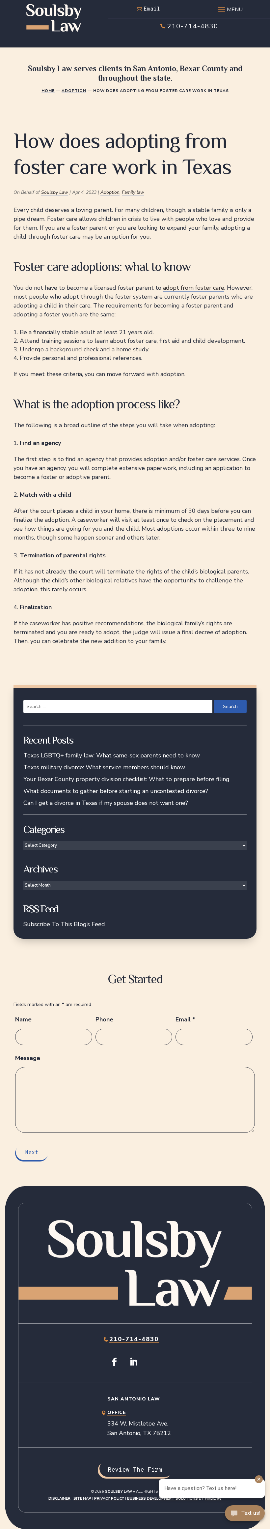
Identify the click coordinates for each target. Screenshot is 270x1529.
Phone (104, 1019)
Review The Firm (135, 1470)
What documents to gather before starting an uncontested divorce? (115, 791)
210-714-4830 (192, 26)
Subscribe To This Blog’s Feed (64, 924)
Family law (133, 192)
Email (152, 9)
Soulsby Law (54, 192)
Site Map (82, 1498)
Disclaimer (59, 1498)
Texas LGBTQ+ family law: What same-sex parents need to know (111, 755)
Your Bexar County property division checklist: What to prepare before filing (126, 779)
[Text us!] (245, 1515)
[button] (229, 7)
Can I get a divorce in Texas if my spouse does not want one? (105, 803)
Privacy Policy (109, 1498)
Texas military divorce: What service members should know (104, 767)
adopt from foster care (193, 288)
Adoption (110, 192)
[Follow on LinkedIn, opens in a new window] (133, 1362)
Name (23, 1019)
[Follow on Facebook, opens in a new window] (114, 1362)
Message (27, 1058)
